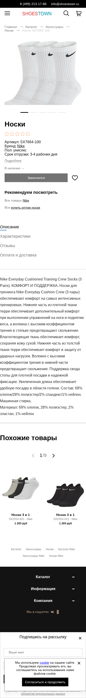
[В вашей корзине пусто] (78, 13)
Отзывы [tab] (7, 245)
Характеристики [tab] (15, 236)
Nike (21, 146)
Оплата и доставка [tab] (18, 255)
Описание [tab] (9, 227)
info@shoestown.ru (65, 4)
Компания (43, 601)
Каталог (31, 27)
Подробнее (13, 160)
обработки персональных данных (43, 693)
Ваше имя (16, 652)
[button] (34, 455)
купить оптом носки (25, 207)
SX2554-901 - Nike (21, 519)
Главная (11, 27)
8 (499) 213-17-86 (33, 4)
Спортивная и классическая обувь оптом (37, 13)
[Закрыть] (79, 663)
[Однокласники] (58, 612)
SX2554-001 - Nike (65, 519)
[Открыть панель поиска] (66, 13)
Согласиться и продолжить (45, 682)
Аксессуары (54, 27)
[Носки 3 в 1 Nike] (20, 490)
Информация (43, 589)
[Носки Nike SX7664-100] (43, 79)
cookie (44, 662)
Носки (9, 30)
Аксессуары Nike (33, 556)
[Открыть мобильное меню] (7, 13)
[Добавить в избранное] (74, 177)
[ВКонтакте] (52, 612)
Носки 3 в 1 (20, 514)
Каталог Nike (66, 549)
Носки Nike (56, 556)
